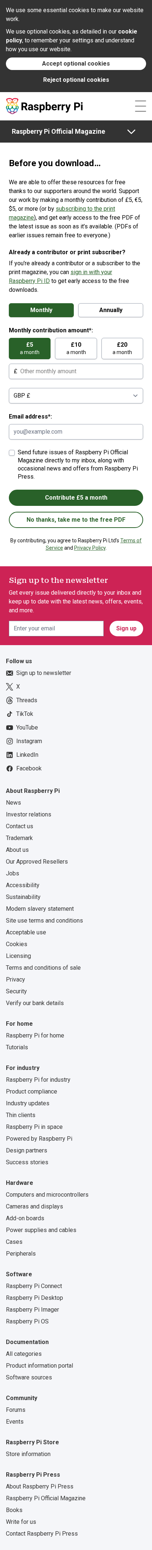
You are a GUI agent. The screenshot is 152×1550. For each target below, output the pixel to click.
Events (15, 1421)
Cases (14, 1241)
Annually (110, 310)
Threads (26, 700)
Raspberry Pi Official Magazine (58, 131)
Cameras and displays (34, 1206)
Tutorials (17, 1047)
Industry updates (27, 1103)
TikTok (24, 713)
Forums (15, 1409)
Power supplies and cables (41, 1230)
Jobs (12, 873)
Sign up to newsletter (43, 672)
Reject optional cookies (76, 79)
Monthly (41, 310)
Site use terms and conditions (44, 920)
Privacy (15, 979)
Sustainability (23, 896)
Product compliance (31, 1091)
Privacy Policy (90, 548)
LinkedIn (27, 754)
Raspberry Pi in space (34, 1126)
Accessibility (22, 885)
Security (16, 991)
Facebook (29, 768)
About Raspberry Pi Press (39, 1486)
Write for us (21, 1521)
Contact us (19, 826)
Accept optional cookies (76, 63)
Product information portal (39, 1365)
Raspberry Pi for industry (38, 1079)
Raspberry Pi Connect (34, 1286)
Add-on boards (25, 1218)
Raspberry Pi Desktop (34, 1297)
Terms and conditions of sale (43, 967)
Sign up (126, 628)
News (13, 802)
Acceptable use (26, 932)
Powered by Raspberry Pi (39, 1138)
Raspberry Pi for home (35, 1035)
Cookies (16, 944)
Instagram (29, 741)
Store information (28, 1454)
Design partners (26, 1150)
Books (14, 1510)
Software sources (29, 1377)
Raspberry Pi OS (27, 1321)
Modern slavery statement (40, 908)
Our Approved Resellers (37, 861)
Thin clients (20, 1115)
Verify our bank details (35, 1003)
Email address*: (30, 416)
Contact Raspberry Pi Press (42, 1533)
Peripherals (21, 1253)
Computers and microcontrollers (47, 1194)
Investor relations (28, 814)
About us (17, 849)
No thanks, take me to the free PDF (76, 519)
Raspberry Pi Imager (32, 1309)
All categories (24, 1353)
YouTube (27, 727)
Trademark (19, 838)
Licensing (18, 955)
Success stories (27, 1162)
